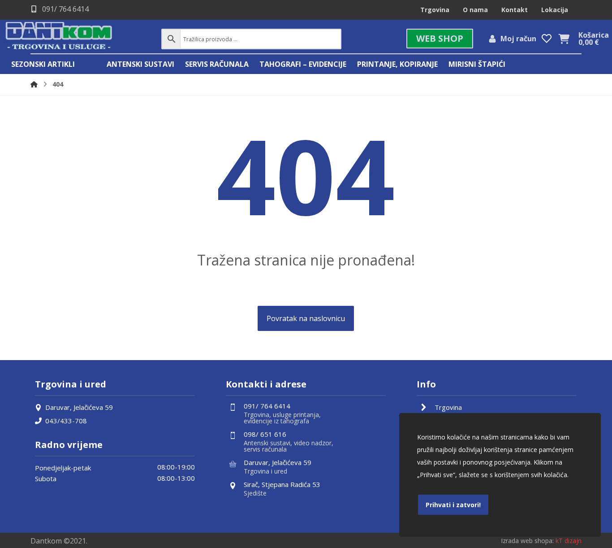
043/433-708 (66, 420)
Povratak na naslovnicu (306, 318)
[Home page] (34, 84)
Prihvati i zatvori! (453, 504)
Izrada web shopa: (527, 540)
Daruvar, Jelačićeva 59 (79, 407)
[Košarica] (563, 38)
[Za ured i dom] (59, 36)
